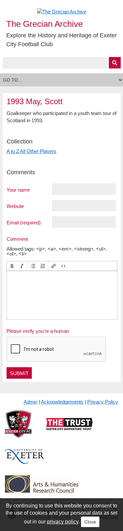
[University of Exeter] (24, 462)
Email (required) (24, 222)
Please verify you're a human (38, 331)
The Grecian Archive (44, 24)
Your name (18, 189)
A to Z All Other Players (31, 151)
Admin (30, 402)
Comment (17, 238)
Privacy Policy (102, 402)
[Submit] (115, 62)
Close (90, 521)
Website (15, 206)
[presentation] (12, 266)
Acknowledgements (62, 402)
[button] (12, 266)
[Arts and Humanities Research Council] (41, 489)
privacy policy (62, 521)
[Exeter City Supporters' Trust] (69, 429)
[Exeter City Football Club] (18, 429)
